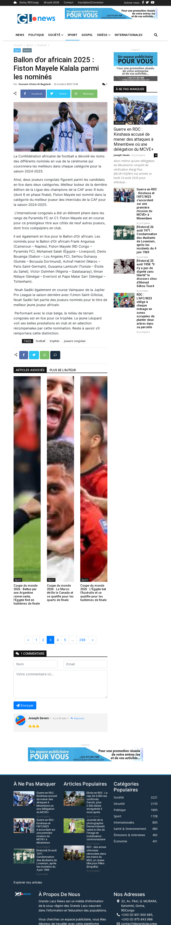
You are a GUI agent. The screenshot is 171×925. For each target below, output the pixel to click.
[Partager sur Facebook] (24, 354)
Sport (72, 35)
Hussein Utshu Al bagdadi (35, 84)
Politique (36, 35)
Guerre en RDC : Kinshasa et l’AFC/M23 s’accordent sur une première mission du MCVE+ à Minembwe (147, 204)
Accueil (18, 45)
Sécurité (119, 122)
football (42, 45)
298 (82, 640)
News (20, 35)
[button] (72, 13)
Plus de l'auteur (63, 370)
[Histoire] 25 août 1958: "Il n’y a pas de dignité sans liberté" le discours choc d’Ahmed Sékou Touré (147, 273)
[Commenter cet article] (55, 354)
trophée (54, 341)
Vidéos (102, 35)
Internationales (128, 35)
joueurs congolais (75, 341)
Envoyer (27, 705)
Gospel (87, 35)
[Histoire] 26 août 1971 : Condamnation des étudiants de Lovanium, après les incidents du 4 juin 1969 (147, 239)
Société (54, 35)
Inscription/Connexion (90, 2)
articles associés (30, 370)
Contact (68, 2)
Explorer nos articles (28, 882)
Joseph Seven (122, 155)
